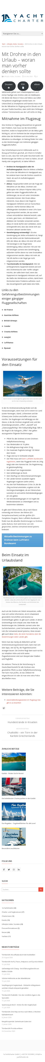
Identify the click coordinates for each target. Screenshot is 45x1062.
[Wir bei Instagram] (14, 869)
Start (3, 44)
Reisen (4, 932)
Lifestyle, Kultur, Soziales (15, 44)
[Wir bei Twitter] (9, 869)
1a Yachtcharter (7, 908)
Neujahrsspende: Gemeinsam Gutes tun (16, 1021)
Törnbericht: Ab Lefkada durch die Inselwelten (18, 955)
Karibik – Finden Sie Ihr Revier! (13, 773)
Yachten (5, 936)
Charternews (6, 916)
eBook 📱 (37, 86)
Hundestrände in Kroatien (22, 722)
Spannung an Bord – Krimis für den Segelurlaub (19, 1005)
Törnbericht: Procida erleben (12, 1028)
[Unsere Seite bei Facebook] (4, 869)
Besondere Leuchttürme (10, 848)
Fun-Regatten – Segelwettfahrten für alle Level (19, 823)
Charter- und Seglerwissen (11, 912)
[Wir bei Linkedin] (19, 869)
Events (4, 920)
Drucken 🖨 (8, 86)
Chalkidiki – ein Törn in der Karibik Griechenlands (22, 734)
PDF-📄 (23, 86)
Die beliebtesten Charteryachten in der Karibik (19, 798)
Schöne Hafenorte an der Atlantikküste (16, 978)
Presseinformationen (9, 928)
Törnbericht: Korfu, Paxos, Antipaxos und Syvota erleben (22, 962)
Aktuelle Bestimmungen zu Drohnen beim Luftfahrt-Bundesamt (18, 540)
